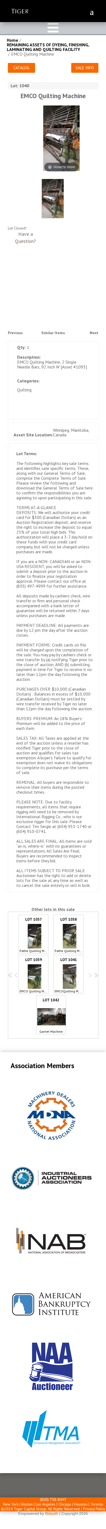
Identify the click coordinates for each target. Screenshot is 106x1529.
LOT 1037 (34, 935)
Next (94, 332)
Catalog (21, 67)
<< (10, 975)
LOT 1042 (51, 1016)
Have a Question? (25, 237)
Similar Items (53, 332)
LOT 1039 (34, 975)
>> (95, 975)
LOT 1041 (69, 975)
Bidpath (51, 1513)
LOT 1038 (69, 935)
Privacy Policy (94, 1508)
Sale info (85, 67)
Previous (15, 332)
